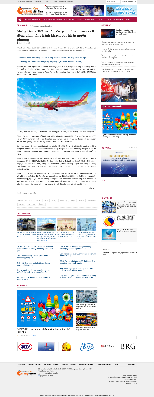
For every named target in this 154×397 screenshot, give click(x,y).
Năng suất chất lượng (46, 395)
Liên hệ (38, 1)
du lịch (73, 201)
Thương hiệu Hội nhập (114, 19)
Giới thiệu (128, 383)
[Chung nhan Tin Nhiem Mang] (77, 380)
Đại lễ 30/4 (28, 201)
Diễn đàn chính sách (32, 19)
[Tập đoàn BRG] (128, 346)
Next (135, 337)
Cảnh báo (106, 25)
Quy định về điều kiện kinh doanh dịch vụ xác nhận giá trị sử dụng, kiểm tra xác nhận (56, 13)
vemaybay (106, 249)
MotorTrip (106, 253)
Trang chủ (21, 364)
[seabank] (107, 346)
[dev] (46, 346)
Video (128, 19)
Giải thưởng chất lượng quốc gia (77, 395)
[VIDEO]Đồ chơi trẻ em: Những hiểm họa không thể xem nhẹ (43, 330)
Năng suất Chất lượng (94, 19)
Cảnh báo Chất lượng (73, 19)
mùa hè (81, 201)
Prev (131, 337)
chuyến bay (92, 201)
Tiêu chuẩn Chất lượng (52, 19)
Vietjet (38, 201)
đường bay (63, 201)
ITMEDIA (111, 395)
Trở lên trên (131, 364)
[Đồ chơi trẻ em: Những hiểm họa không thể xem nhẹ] (45, 308)
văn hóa (21, 204)
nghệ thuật (31, 204)
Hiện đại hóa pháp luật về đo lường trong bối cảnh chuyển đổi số (56, 8)
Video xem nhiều (113, 107)
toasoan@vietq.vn (67, 1)
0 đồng (46, 201)
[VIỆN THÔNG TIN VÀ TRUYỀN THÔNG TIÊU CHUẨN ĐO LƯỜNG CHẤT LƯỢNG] (87, 346)
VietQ (54, 201)
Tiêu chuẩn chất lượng (60, 395)
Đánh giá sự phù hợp (93, 395)
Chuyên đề (106, 198)
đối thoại (106, 148)
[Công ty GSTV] (25, 346)
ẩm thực (41, 204)
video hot (22, 286)
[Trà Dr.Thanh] (66, 346)
